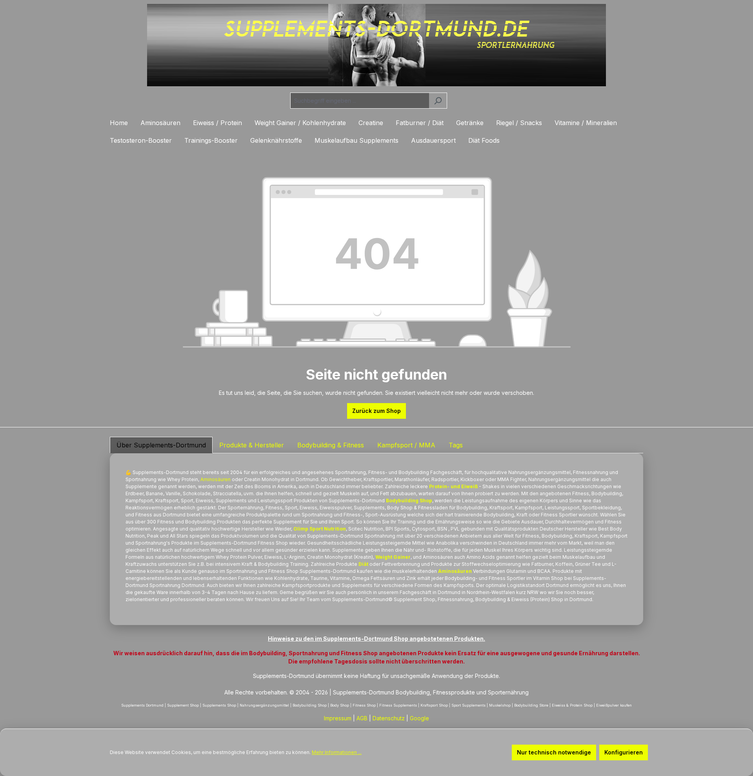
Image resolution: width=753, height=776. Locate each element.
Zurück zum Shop (376, 410)
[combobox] (359, 101)
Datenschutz (389, 718)
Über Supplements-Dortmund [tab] (161, 445)
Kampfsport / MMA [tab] (406, 445)
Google (419, 718)
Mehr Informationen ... (337, 752)
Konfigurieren (623, 752)
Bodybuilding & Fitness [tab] (330, 445)
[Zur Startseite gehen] (376, 45)
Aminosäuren (215, 479)
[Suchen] (438, 101)
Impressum (337, 718)
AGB (361, 718)
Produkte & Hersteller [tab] (251, 445)
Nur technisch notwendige (554, 752)
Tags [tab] (456, 445)
